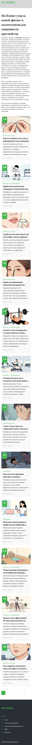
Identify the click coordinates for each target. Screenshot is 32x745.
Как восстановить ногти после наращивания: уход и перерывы (16, 139)
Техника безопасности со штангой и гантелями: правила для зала (15, 379)
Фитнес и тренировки (11, 183)
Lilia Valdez (8, 158)
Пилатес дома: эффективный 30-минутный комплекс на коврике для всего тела (14, 619)
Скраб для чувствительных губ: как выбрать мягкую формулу (16, 235)
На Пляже (8, 2)
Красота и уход (9, 135)
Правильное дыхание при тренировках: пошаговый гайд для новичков (15, 188)
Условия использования (11, 723)
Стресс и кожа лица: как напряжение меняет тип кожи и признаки (16, 427)
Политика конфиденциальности (14, 726)
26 (24, 693)
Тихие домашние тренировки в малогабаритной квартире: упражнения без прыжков (15, 571)
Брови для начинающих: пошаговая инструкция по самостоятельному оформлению (13, 283)
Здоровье (7, 471)
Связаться (8, 732)
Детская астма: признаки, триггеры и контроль (13, 475)
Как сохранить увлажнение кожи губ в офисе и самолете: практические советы (14, 667)
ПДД (6, 729)
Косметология (8, 423)
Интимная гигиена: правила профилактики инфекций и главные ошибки (14, 523)
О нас (6, 720)
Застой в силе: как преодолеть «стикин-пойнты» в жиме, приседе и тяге (15, 331)
